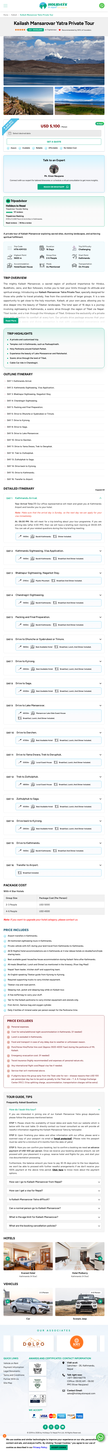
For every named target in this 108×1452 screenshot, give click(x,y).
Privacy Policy (40, 1447)
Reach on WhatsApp (54, 187)
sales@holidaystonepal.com (81, 1393)
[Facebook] (45, 1427)
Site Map (8, 1383)
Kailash (14, 15)
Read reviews (11, 223)
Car (28, 1318)
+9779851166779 (101, 5)
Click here (57, 1169)
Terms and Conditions (14, 1375)
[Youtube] (62, 1427)
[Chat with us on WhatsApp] (100, 1437)
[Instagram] (56, 1427)
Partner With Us (11, 1379)
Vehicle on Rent (11, 1363)
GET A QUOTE (54, 142)
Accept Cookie (58, 1447)
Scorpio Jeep (80, 1318)
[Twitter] (51, 1427)
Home (6, 15)
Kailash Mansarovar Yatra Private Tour (36, 15)
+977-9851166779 (76, 1377)
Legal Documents (12, 1371)
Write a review (26, 223)
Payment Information (14, 1367)
